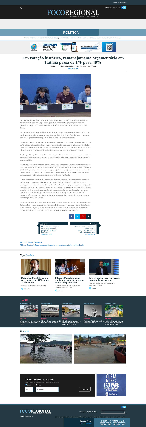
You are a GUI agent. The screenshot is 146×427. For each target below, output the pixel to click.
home (26, 38)
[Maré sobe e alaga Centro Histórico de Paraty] (46, 363)
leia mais (26, 289)
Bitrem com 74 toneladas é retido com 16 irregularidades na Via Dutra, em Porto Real (112, 423)
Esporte (65, 38)
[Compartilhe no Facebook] (71, 216)
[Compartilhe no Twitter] (77, 216)
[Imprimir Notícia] (88, 216)
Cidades (32, 38)
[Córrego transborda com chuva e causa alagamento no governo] (100, 363)
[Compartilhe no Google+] (83, 216)
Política (107, 38)
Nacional (99, 38)
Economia (48, 38)
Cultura (40, 38)
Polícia (114, 38)
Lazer (91, 38)
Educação (57, 38)
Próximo (85, 389)
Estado (73, 38)
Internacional (82, 38)
